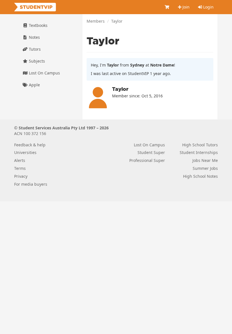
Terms (20, 168)
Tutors (34, 49)
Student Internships (199, 152)
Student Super (151, 152)
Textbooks (38, 25)
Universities (25, 152)
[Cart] (167, 7)
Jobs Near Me (205, 160)
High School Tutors (200, 144)
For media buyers (30, 184)
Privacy (20, 176)
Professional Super (147, 160)
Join (185, 7)
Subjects (36, 61)
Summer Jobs (205, 168)
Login (208, 7)
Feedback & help (30, 144)
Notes (34, 37)
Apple (34, 84)
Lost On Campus (44, 73)
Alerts (19, 160)
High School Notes (200, 176)
